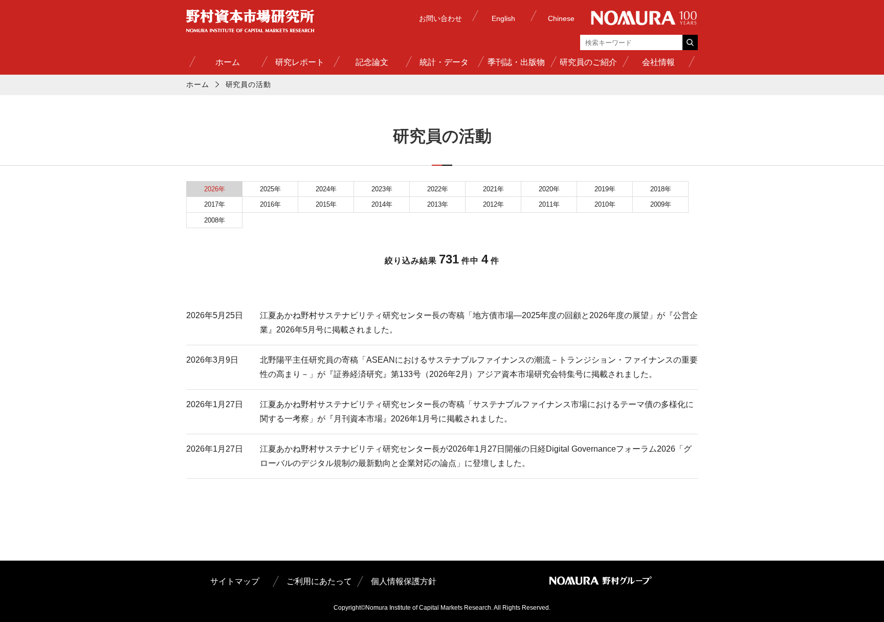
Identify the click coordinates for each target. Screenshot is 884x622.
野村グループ (644, 18)
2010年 (604, 204)
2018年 (660, 189)
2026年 (214, 189)
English (503, 18)
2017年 (214, 204)
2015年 (326, 204)
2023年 (381, 189)
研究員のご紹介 (588, 62)
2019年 (604, 189)
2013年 (437, 204)
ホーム (227, 62)
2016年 (270, 204)
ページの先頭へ (689, 603)
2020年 (549, 189)
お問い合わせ (440, 18)
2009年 (660, 204)
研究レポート (299, 62)
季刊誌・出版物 (516, 62)
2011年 (549, 204)
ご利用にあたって (319, 581)
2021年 (493, 189)
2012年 (493, 204)
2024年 (326, 189)
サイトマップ (234, 581)
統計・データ (444, 62)
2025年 (270, 189)
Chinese (561, 18)
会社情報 (658, 62)
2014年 (381, 204)
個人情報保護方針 (403, 581)
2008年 (214, 220)
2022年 (437, 189)
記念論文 (372, 62)
